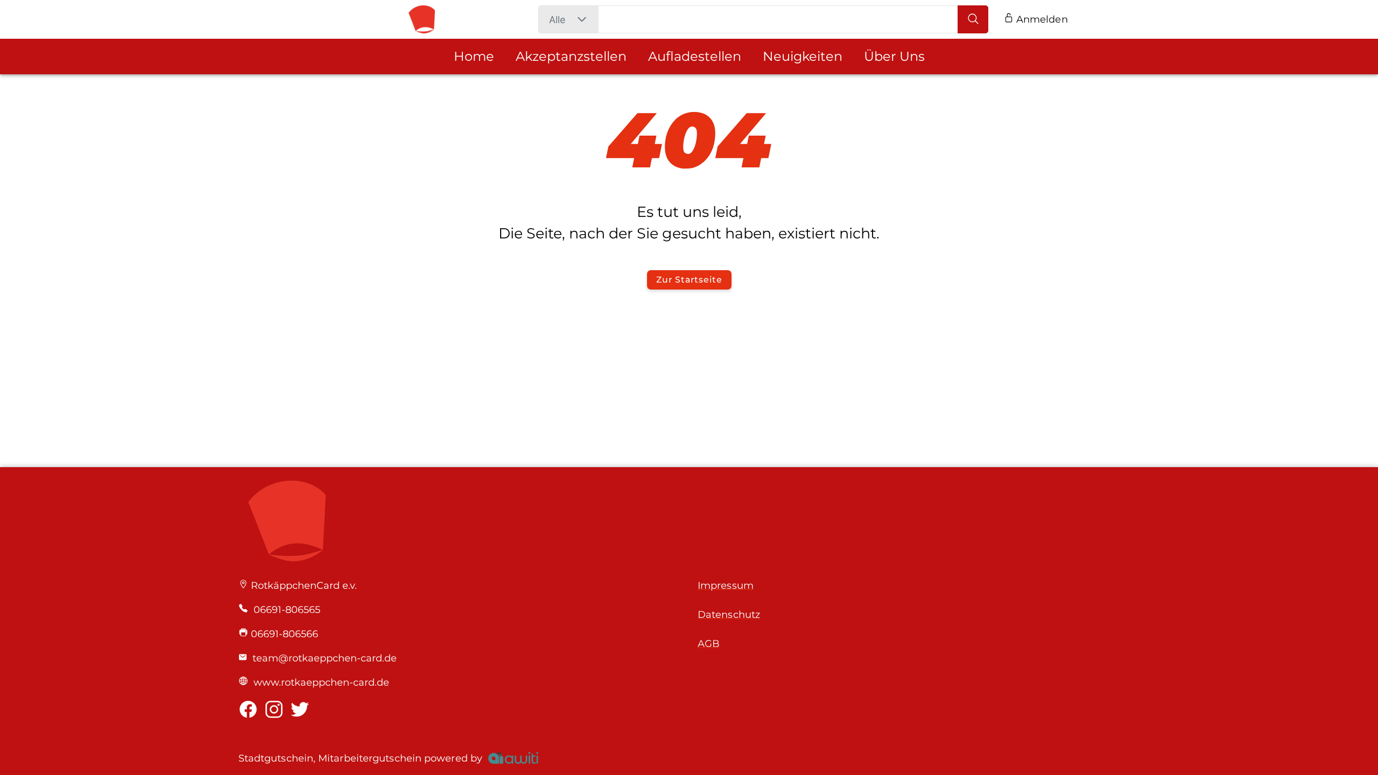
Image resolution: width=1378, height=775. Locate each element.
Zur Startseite (689, 279)
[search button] (973, 19)
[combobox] (557, 20)
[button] (581, 19)
